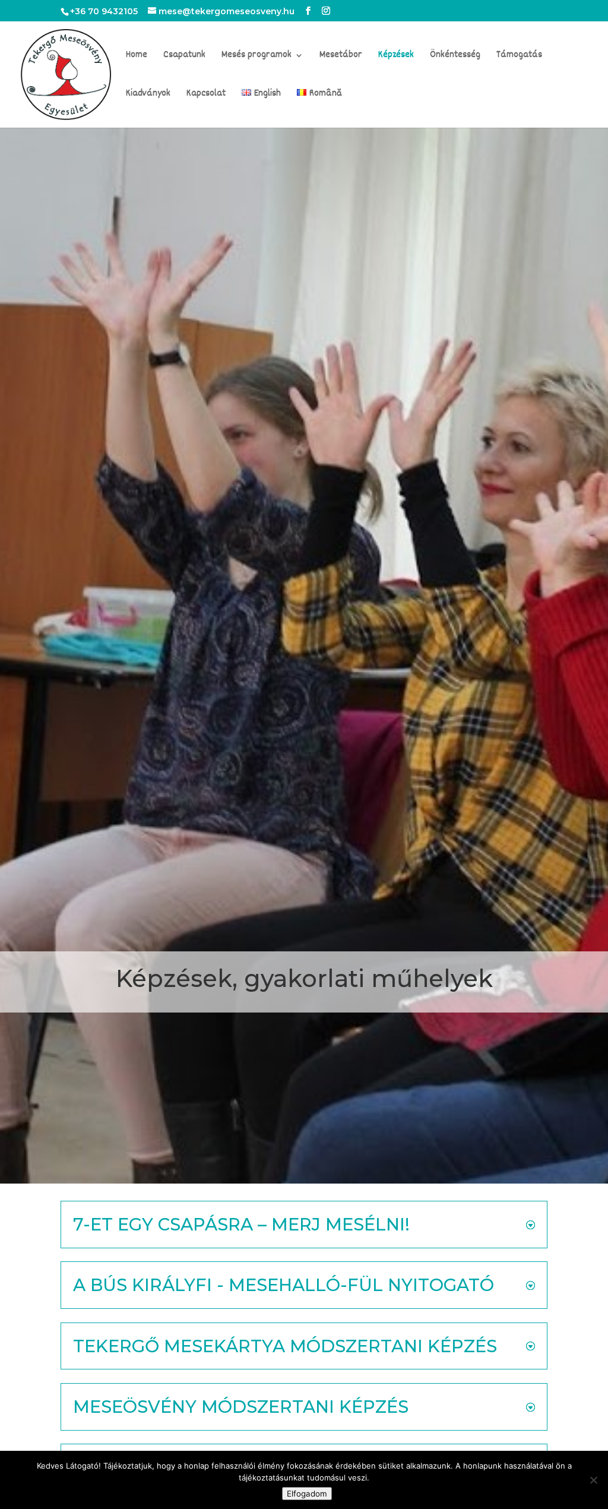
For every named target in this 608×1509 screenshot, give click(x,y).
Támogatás (519, 56)
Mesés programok (256, 56)
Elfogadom (307, 1493)
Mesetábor (340, 56)
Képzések (396, 56)
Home (136, 56)
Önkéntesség (455, 56)
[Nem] (593, 1480)
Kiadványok (148, 95)
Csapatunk (184, 56)
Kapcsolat (206, 95)
